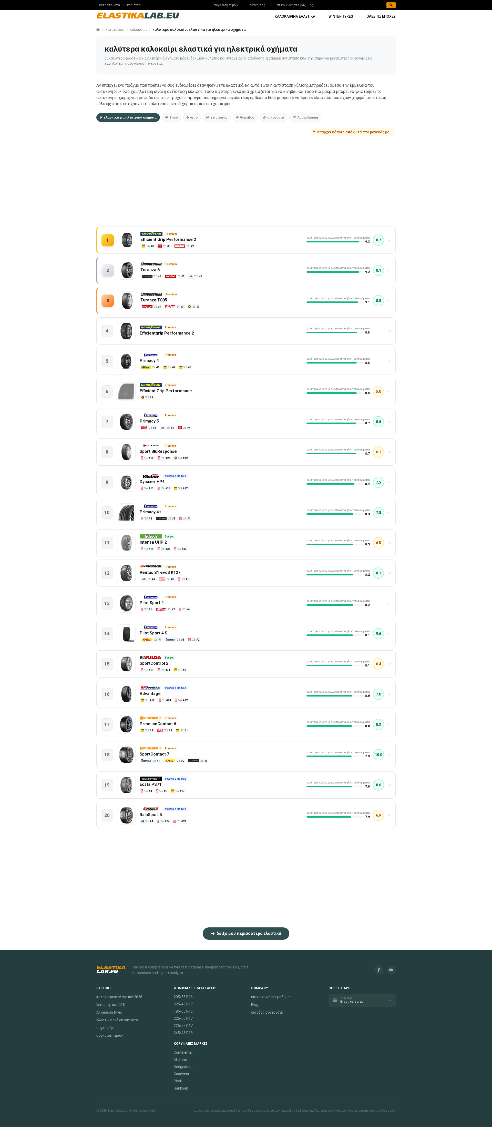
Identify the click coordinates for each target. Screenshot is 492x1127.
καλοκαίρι (138, 29)
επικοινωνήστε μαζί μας (294, 5)
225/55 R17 (183, 1026)
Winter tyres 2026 (110, 1005)
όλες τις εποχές (381, 16)
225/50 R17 (183, 1018)
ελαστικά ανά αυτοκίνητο (117, 1020)
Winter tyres (341, 16)
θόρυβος (247, 117)
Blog (254, 1005)
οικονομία (275, 117)
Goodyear (181, 1074)
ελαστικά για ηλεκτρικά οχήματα (130, 117)
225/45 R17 (183, 1004)
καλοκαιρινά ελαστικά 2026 (119, 997)
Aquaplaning (307, 117)
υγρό (194, 117)
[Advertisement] (246, 186)
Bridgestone (183, 1067)
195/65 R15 (183, 1011)
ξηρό (174, 117)
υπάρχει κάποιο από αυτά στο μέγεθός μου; (355, 132)
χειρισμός (219, 117)
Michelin (180, 1059)
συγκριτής (257, 5)
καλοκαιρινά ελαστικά (295, 16)
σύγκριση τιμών (226, 5)
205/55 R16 (183, 997)
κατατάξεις (115, 29)
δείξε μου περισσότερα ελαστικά (249, 933)
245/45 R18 (183, 1033)
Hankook (181, 1088)
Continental (183, 1052)
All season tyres (109, 1012)
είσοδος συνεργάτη (267, 1012)
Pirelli (178, 1081)
